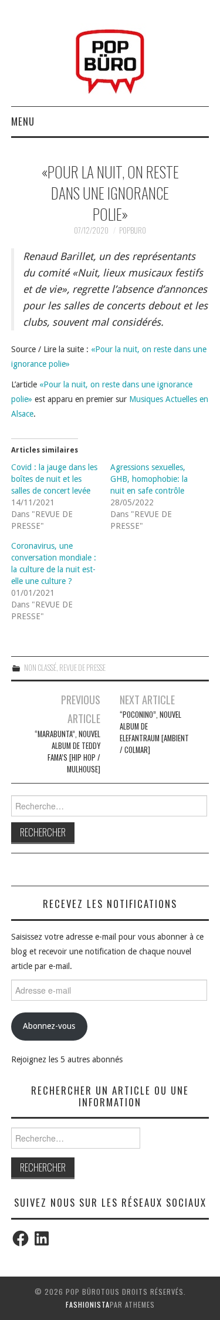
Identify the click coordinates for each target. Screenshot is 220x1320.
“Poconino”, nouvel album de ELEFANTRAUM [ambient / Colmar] (154, 732)
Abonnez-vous (49, 1026)
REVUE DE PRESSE (82, 667)
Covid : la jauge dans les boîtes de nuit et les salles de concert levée (54, 478)
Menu (23, 121)
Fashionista (88, 1304)
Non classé (40, 667)
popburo (132, 230)
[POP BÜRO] (110, 58)
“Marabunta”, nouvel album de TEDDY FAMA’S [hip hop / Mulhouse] (67, 751)
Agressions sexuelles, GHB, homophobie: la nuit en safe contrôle (149, 478)
